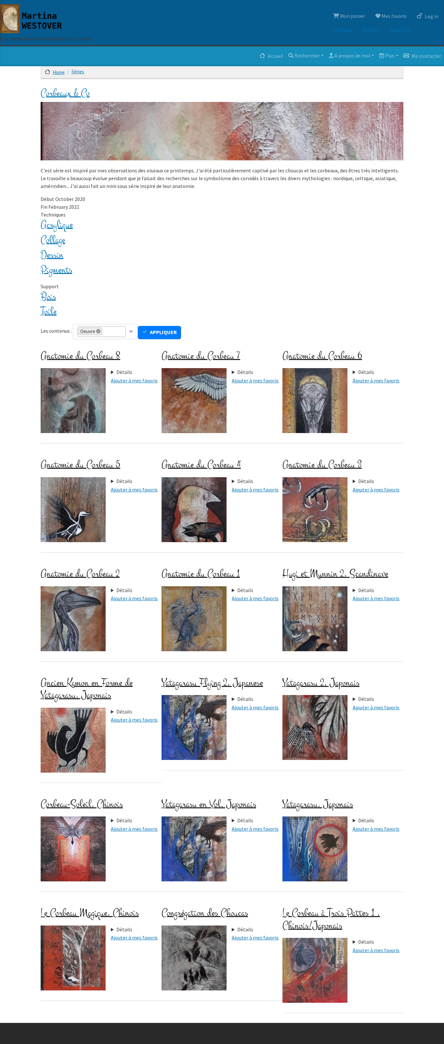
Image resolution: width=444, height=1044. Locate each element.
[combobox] (109, 332)
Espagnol (400, 29)
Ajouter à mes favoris (134, 380)
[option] (90, 331)
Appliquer (163, 332)
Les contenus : (56, 331)
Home (59, 72)
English (370, 29)
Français (342, 29)
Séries (78, 71)
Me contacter (426, 56)
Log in (431, 16)
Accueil (275, 56)
